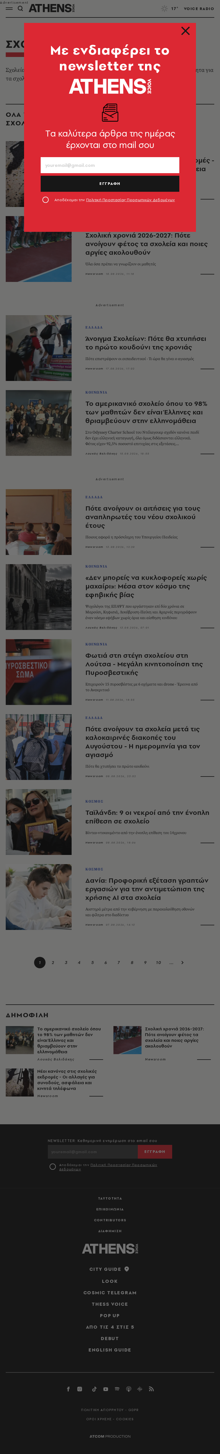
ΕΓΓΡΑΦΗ (110, 183)
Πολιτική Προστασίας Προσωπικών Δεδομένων (130, 199)
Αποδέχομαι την (114, 199)
